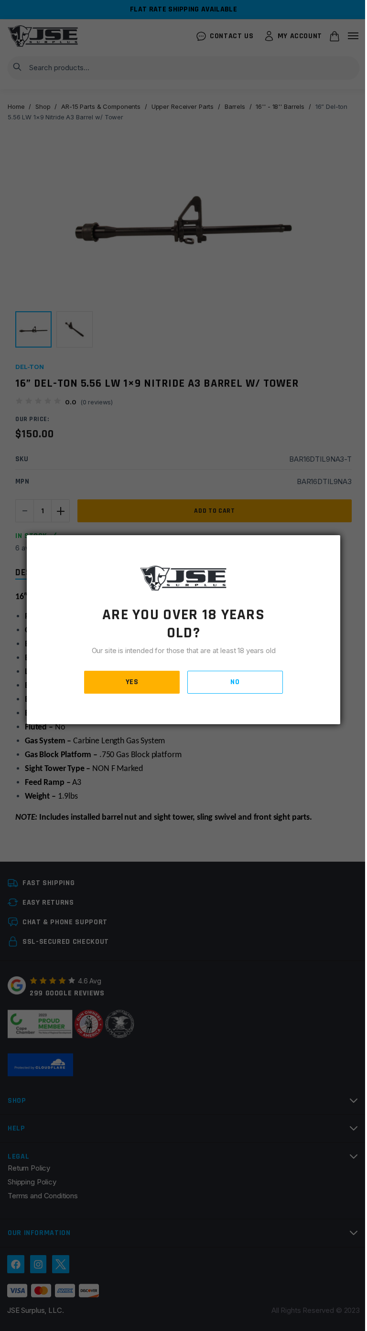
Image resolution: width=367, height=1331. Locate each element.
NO (234, 682)
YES (132, 682)
